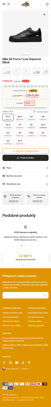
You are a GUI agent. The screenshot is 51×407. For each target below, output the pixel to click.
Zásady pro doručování (25, 400)
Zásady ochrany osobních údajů (32, 397)
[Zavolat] (29, 362)
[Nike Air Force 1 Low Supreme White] (36, 71)
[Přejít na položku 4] (29, 245)
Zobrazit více (14, 201)
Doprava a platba (35, 321)
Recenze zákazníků (36, 325)
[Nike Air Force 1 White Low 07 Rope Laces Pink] (26, 71)
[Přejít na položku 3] (26, 245)
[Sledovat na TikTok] (23, 362)
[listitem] (25, 257)
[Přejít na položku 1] (21, 245)
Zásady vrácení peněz (10, 397)
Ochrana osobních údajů (12, 313)
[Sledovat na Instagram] (10, 362)
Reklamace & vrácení (10, 321)
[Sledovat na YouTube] (16, 362)
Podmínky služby (8, 400)
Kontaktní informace (36, 317)
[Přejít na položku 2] (24, 245)
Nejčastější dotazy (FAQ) (38, 313)
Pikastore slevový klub (11, 325)
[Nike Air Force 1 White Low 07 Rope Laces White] (16, 71)
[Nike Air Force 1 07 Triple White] (6, 71)
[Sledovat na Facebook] (4, 362)
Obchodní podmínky (10, 317)
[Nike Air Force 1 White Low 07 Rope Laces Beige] (46, 71)
